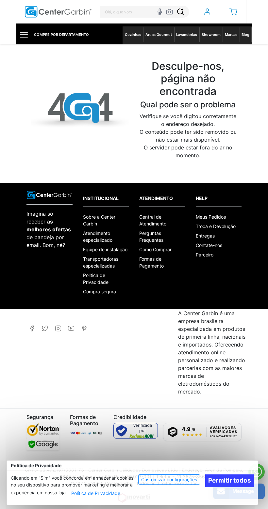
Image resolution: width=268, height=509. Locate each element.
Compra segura (99, 291)
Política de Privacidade (95, 493)
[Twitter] (45, 328)
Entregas (205, 236)
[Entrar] (207, 11)
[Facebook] (32, 328)
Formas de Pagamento (151, 262)
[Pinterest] (84, 328)
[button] (233, 11)
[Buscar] (180, 12)
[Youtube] (71, 328)
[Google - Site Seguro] (42, 444)
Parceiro (204, 254)
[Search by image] (170, 12)
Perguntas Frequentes (151, 236)
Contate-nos (209, 245)
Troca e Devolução (216, 226)
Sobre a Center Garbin (99, 220)
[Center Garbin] (58, 12)
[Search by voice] (160, 12)
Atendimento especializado (97, 236)
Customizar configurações (169, 479)
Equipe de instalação (105, 249)
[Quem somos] (49, 194)
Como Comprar (155, 249)
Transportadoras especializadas (100, 262)
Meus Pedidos (211, 217)
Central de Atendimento (152, 220)
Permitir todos (229, 480)
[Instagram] (58, 328)
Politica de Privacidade (96, 278)
